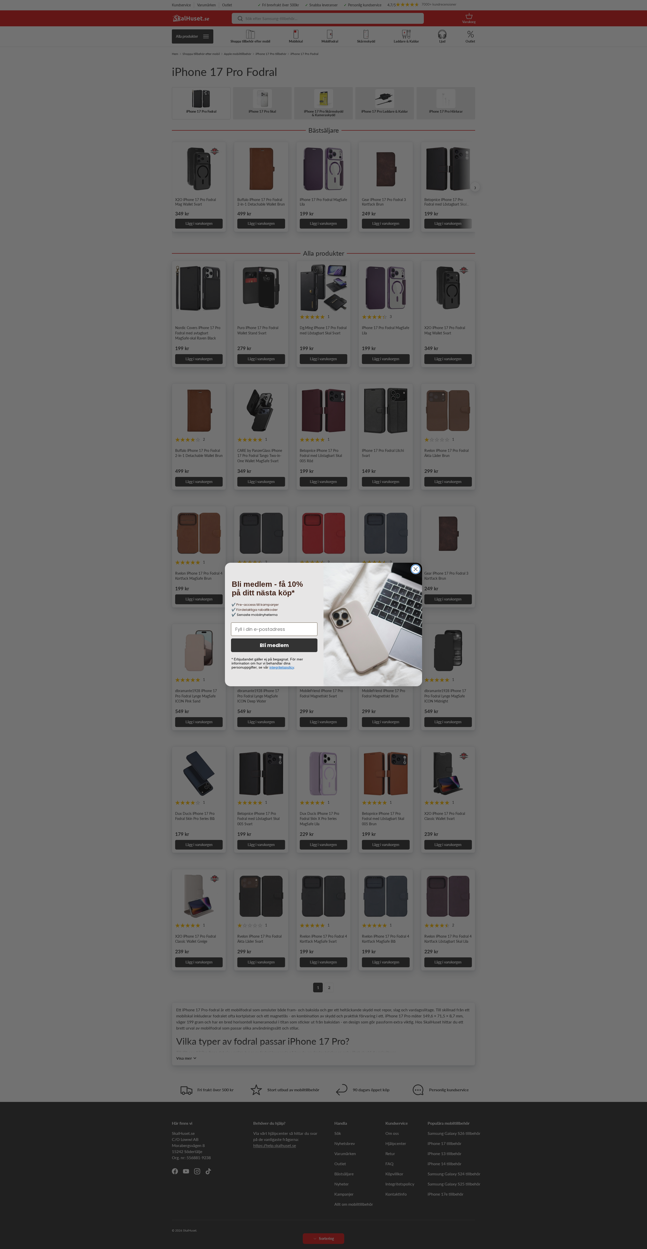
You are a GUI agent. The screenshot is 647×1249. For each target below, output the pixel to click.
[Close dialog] (415, 569)
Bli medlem (274, 645)
